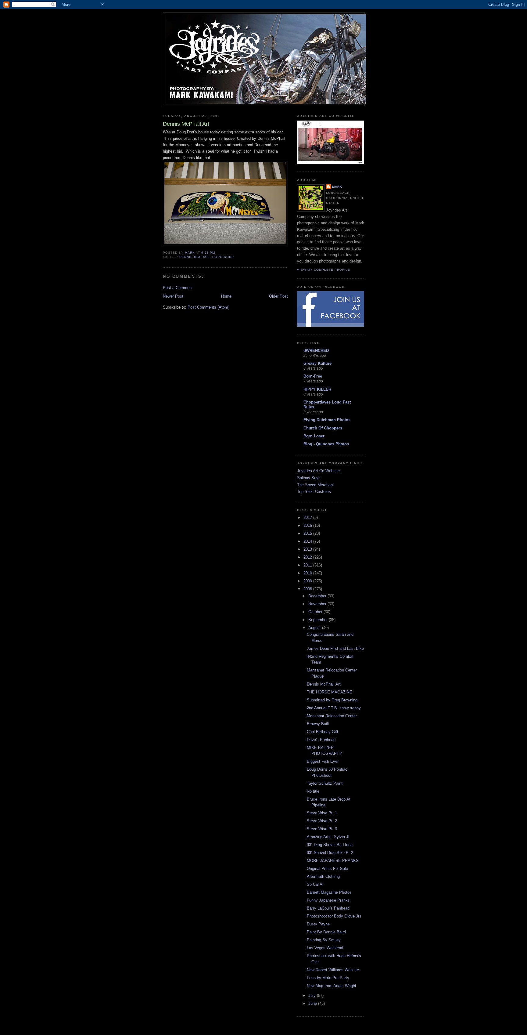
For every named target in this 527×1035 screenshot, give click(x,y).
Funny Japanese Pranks (328, 900)
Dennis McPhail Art (324, 684)
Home (226, 296)
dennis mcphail (194, 257)
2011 (308, 565)
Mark (337, 186)
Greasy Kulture (317, 363)
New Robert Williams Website (333, 970)
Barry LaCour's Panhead (328, 908)
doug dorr (223, 257)
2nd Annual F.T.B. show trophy (334, 708)
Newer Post (173, 296)
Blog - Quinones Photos (326, 444)
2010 (308, 573)
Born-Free (312, 376)
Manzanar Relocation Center (332, 716)
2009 (308, 581)
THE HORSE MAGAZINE (329, 692)
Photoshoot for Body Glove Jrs (334, 916)
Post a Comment (178, 287)
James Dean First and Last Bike (335, 648)
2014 (308, 541)
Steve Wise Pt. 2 (322, 821)
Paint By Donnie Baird (326, 932)
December (318, 596)
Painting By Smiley (324, 940)
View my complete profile (323, 269)
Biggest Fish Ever (323, 761)
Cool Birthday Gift (322, 731)
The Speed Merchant (315, 485)
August (315, 627)
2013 (308, 549)
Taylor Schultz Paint (324, 783)
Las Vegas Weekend (325, 948)
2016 (308, 525)
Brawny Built (318, 724)
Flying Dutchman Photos (326, 420)
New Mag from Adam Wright (331, 985)
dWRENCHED (316, 350)
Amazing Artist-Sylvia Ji (328, 836)
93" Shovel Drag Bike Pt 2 (330, 852)
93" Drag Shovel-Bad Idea (330, 844)
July (312, 995)
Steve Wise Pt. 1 (322, 813)
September (318, 619)
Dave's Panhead (321, 739)
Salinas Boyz (309, 478)
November (318, 604)
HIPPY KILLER (317, 389)
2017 (308, 517)
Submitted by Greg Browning (332, 700)
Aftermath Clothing (323, 876)
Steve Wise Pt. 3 (322, 829)
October (316, 612)
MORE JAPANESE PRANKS (333, 860)
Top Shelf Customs (314, 491)
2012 (308, 557)
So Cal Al (315, 884)
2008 (308, 589)
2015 (308, 533)
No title (313, 791)
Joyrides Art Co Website (318, 471)
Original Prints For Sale (327, 868)
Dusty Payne (318, 924)
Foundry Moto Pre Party (328, 977)
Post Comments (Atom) (208, 307)
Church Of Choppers (322, 428)
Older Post (278, 296)
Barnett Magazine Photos (329, 892)
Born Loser (313, 436)
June (313, 1003)
